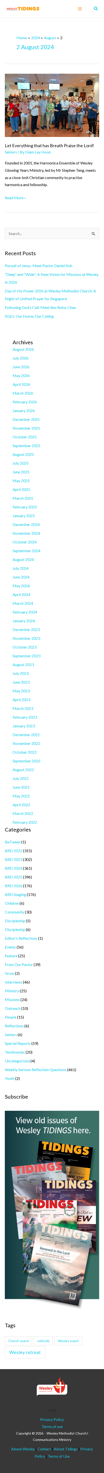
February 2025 (25, 507)
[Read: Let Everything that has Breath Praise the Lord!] (52, 104)
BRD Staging (15, 894)
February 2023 (25, 717)
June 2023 (21, 682)
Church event (18, 1341)
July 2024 (21, 568)
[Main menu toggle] (79, 8)
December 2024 (26, 524)
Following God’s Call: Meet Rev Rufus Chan (40, 307)
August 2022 (23, 769)
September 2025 (26, 445)
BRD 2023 (13, 859)
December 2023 (26, 629)
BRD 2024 (13, 868)
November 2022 (26, 743)
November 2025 (26, 428)
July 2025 (21, 463)
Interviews (13, 982)
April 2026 (21, 384)
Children (12, 903)
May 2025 (21, 480)
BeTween (13, 842)
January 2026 (24, 410)
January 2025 (24, 515)
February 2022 (25, 822)
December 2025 (26, 419)
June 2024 (21, 577)
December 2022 (26, 734)
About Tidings (66, 1448)
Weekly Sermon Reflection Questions (36, 1069)
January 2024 (24, 620)
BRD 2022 (13, 850)
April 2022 (21, 804)
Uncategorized (17, 1060)
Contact (44, 1448)
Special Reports (18, 1043)
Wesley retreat (25, 1352)
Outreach (13, 1008)
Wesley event (68, 1341)
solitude (43, 1341)
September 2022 (26, 761)
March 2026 (23, 393)
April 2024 (21, 594)
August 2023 (23, 664)
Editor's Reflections (21, 938)
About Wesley (23, 1448)
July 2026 (21, 358)
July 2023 (21, 673)
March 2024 (23, 603)
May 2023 (21, 690)
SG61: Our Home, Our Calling (29, 316)
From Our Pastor (19, 964)
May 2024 (21, 585)
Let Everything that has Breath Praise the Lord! (49, 145)
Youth (10, 1078)
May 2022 (21, 796)
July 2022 (21, 778)
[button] (96, 9)
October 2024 (25, 542)
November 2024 (26, 533)
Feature (11, 955)
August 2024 (23, 559)
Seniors (11, 152)
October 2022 (25, 752)
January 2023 (24, 725)
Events (10, 947)
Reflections (14, 1025)
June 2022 (21, 787)
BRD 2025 (13, 877)
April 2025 (21, 489)
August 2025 (23, 454)
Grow (9, 973)
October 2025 (25, 436)
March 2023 (23, 708)
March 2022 (23, 813)
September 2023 (26, 655)
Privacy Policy (52, 1419)
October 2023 (25, 647)
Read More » (15, 197)
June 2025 (21, 472)
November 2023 (26, 638)
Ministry (12, 990)
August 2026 (23, 349)
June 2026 (21, 366)
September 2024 (26, 550)
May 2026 (21, 375)
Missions (12, 999)
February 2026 (25, 401)
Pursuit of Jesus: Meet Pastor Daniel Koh (38, 265)
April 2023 (21, 699)
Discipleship (15, 920)
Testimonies (15, 1052)
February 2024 (25, 612)
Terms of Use (59, 1456)
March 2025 (23, 498)
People (10, 1017)
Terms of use (52, 1426)
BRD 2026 (13, 885)
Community (14, 912)
